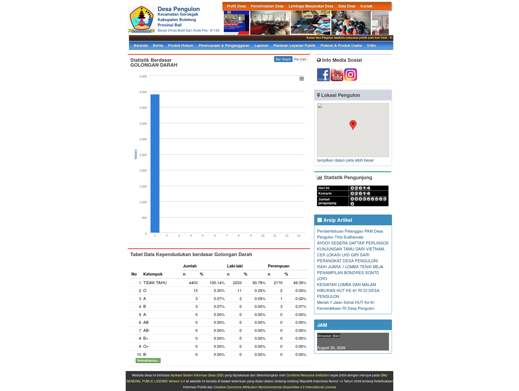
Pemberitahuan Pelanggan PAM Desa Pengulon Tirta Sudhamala (350, 234)
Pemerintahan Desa (267, 6)
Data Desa (346, 6)
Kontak (366, 6)
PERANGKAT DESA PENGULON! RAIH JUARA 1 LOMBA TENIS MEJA (350, 263)
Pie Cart (300, 59)
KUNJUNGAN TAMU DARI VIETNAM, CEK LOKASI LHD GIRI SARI (351, 251)
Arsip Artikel (337, 219)
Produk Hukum (181, 45)
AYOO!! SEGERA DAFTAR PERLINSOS (353, 243)
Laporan (261, 45)
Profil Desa (236, 6)
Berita (158, 45)
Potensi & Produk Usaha (341, 45)
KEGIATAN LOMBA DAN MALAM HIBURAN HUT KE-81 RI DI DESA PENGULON (348, 290)
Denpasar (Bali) (328, 336)
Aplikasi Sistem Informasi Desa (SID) (197, 375)
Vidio (371, 45)
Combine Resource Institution (308, 375)
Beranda (141, 45)
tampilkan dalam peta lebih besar (345, 160)
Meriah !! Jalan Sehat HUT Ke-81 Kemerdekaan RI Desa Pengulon (346, 305)
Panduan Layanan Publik (294, 45)
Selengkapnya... (148, 360)
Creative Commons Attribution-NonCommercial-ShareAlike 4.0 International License (275, 387)
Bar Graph (283, 59)
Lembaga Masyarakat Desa (311, 6)
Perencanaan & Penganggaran (224, 45)
